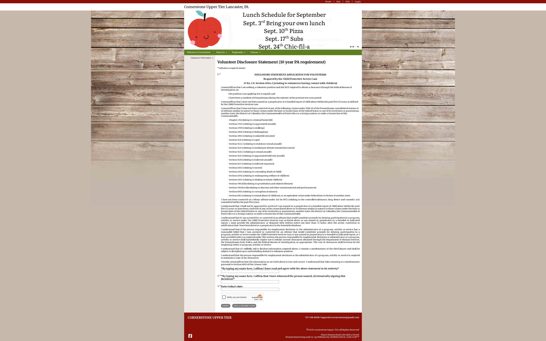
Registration (239, 52)
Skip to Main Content (348, 332)
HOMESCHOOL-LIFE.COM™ (344, 337)
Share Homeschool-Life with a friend (340, 334)
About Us (222, 52)
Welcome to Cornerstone (198, 52)
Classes (255, 52)
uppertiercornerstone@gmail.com (340, 317)
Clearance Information (202, 58)
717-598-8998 (312, 317)
